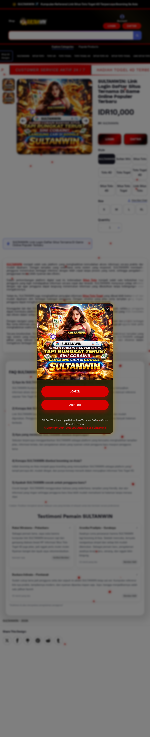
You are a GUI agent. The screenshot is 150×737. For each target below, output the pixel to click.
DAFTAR (75, 405)
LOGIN (75, 391)
